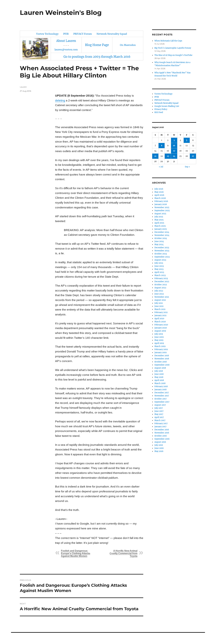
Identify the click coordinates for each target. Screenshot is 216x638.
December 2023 (161, 247)
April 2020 (159, 318)
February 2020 (161, 324)
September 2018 (161, 365)
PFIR (66, 33)
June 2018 (159, 374)
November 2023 (161, 250)
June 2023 (159, 266)
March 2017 (159, 420)
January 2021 (160, 315)
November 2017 (161, 395)
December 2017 (161, 392)
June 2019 (159, 337)
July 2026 (158, 189)
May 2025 (159, 220)
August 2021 (160, 300)
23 (168, 156)
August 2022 (160, 287)
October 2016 (160, 436)
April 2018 (159, 380)
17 (174, 151)
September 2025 (162, 210)
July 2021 (158, 303)
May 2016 (158, 451)
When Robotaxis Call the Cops (168, 41)
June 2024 (159, 241)
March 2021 (159, 309)
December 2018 (161, 355)
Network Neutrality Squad (112, 33)
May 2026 (159, 192)
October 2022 (160, 284)
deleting (60, 100)
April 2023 (159, 272)
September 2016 (162, 439)
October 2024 (160, 238)
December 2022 (161, 281)
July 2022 (158, 291)
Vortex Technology (47, 33)
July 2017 (158, 408)
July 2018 (158, 371)
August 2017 (160, 405)
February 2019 (161, 349)
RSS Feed (158, 112)
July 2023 (158, 263)
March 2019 (160, 346)
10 (174, 145)
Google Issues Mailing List (166, 106)
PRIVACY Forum (82, 33)
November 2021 (161, 297)
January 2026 (160, 204)
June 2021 (159, 306)
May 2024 (159, 244)
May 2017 (158, 414)
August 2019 (160, 331)
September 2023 (162, 257)
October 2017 (160, 399)
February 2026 (161, 201)
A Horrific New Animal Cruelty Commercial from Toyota (123, 553)
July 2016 (158, 445)
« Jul (161, 166)
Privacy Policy (160, 109)
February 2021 (161, 312)
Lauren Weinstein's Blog (61, 12)
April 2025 (159, 223)
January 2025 (160, 229)
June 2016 (159, 448)
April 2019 (159, 343)
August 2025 (160, 213)
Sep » (187, 166)
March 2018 (159, 383)
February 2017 (161, 423)
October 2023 (160, 253)
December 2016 (161, 429)
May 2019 (158, 340)
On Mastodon (128, 45)
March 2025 (160, 226)
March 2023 (160, 275)
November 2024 (161, 235)
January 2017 (160, 426)
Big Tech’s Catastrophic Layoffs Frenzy (172, 48)
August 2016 (160, 442)
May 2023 (158, 269)
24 (174, 156)
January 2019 (160, 352)
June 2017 (159, 411)
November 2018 (161, 358)
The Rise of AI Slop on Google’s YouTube (173, 55)
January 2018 (160, 389)
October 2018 (160, 362)
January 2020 (160, 328)
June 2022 (159, 294)
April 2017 (159, 417)
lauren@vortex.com (66, 49)
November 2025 (161, 207)
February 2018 (161, 386)
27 (193, 156)
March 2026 (160, 198)
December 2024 (161, 232)
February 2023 (161, 278)
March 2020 (160, 321)
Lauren (23, 87)
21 (155, 156)
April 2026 (159, 195)
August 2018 (160, 368)
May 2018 (158, 377)
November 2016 (161, 433)
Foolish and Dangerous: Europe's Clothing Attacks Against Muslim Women (75, 553)
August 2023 (160, 260)
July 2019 (158, 334)
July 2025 (158, 216)
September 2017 (161, 402)
